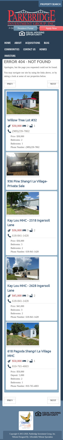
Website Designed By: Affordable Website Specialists (32, 437)
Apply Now (51, 28)
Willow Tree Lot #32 (22, 120)
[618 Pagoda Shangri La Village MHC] (23, 334)
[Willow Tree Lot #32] (23, 103)
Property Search (50, 4)
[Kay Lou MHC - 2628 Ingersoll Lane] (23, 269)
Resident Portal (25, 28)
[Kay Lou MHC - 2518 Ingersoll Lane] (23, 204)
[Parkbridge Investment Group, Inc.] (31, 18)
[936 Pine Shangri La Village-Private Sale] (23, 164)
